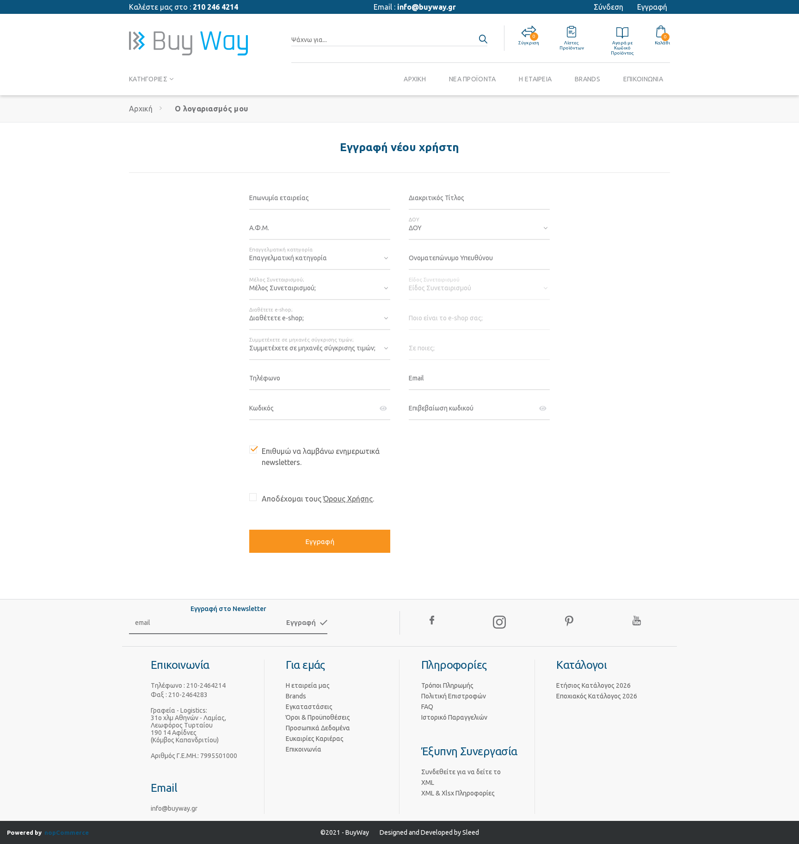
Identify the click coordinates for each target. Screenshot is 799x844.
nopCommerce (66, 832)
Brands (296, 696)
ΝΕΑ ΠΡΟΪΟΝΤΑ (472, 79)
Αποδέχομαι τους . (318, 499)
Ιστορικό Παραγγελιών (454, 717)
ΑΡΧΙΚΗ (415, 79)
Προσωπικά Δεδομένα (318, 728)
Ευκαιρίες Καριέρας (315, 738)
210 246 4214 (215, 7)
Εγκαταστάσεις (309, 706)
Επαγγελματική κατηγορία (281, 249)
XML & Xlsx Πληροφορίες (458, 793)
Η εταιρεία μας (308, 685)
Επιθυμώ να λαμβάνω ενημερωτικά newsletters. (321, 456)
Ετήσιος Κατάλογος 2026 (593, 685)
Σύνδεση (608, 7)
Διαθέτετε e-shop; (271, 309)
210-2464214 (206, 685)
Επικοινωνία (303, 749)
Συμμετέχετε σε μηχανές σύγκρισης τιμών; (301, 339)
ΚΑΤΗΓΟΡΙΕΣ (148, 79)
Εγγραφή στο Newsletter (228, 608)
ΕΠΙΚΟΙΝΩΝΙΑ (643, 79)
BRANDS (587, 79)
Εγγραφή (652, 7)
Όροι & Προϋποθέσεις (318, 717)
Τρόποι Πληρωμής (447, 685)
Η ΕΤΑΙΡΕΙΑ (535, 79)
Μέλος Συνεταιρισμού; (276, 279)
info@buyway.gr (426, 7)
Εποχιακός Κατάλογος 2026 (596, 696)
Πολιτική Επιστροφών (453, 696)
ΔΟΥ (414, 219)
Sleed (470, 832)
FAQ (427, 706)
